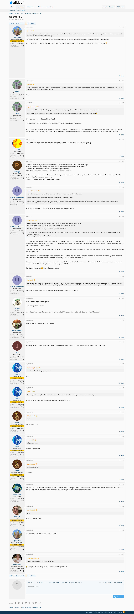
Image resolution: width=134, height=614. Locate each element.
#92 (123, 364)
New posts (12, 10)
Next (32, 23)
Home (13, 7)
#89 (123, 298)
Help (115, 612)
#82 (123, 81)
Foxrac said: (30, 440)
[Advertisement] (75, 59)
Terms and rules (98, 612)
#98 (123, 506)
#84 (123, 139)
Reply (122, 76)
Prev (12, 23)
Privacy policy (108, 612)
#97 (123, 484)
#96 (123, 460)
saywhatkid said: (32, 107)
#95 (123, 436)
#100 (122, 554)
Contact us (89, 612)
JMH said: (30, 392)
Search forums (21, 10)
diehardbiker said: (32, 191)
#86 (123, 187)
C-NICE (12, 20)
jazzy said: (30, 280)
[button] (35, 7)
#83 (123, 103)
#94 (123, 412)
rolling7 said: (31, 220)
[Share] (120, 27)
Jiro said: (29, 31)
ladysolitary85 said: (32, 368)
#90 (123, 320)
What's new (30, 7)
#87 (123, 216)
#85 (123, 161)
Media (40, 7)
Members (50, 7)
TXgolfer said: (31, 416)
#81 (123, 27)
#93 (123, 388)
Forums (20, 7)
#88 (123, 276)
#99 (123, 530)
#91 (123, 342)
